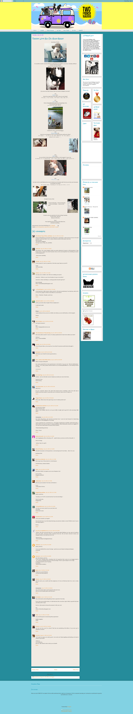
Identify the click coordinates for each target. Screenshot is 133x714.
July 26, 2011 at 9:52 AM (48, 375)
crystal (37, 344)
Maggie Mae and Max (40, 492)
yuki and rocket (39, 300)
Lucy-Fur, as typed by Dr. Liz (42, 530)
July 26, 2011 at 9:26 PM (45, 544)
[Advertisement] (91, 152)
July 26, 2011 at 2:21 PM (51, 459)
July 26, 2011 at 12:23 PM (47, 417)
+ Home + (35, 30)
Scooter (37, 261)
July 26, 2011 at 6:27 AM (58, 235)
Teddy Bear (38, 480)
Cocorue (38, 635)
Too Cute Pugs (39, 375)
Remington (38, 352)
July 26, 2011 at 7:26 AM (46, 248)
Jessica (37, 272)
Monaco (37, 579)
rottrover (38, 248)
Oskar (37, 614)
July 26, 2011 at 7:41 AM (45, 261)
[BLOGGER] (92, 269)
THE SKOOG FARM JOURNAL (91, 217)
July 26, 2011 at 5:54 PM (49, 506)
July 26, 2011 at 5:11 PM (46, 480)
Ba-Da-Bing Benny (40, 227)
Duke (37, 469)
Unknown (38, 544)
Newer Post (35, 669)
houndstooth (39, 516)
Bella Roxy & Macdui (40, 459)
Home (55, 669)
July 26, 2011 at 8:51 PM (54, 530)
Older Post (75, 669)
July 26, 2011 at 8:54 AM (46, 352)
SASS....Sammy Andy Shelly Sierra (43, 359)
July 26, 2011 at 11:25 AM (52, 405)
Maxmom (38, 556)
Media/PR (81, 30)
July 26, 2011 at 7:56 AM (49, 289)
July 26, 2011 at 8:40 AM (56, 332)
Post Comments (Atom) (58, 674)
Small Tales (87, 197)
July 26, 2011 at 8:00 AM (48, 300)
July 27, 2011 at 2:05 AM (45, 579)
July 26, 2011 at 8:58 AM (56, 359)
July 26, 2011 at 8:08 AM (44, 311)
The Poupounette (88, 187)
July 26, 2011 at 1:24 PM (48, 436)
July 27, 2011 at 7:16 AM (44, 614)
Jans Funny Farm (39, 386)
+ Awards (42, 30)
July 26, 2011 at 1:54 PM (49, 448)
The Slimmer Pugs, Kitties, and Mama (44, 235)
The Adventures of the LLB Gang (43, 332)
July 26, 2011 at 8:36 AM (47, 321)
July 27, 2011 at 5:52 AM (46, 597)
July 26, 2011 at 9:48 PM (45, 556)
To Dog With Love (40, 506)
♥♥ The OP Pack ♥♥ (40, 289)
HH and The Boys (39, 448)
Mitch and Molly (88, 227)
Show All (99, 236)
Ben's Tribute (66, 30)
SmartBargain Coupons (66, 711)
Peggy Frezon (39, 398)
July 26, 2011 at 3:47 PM (43, 469)
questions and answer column (51, 227)
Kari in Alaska (39, 321)
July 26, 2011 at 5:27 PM (51, 492)
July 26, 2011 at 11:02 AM (47, 398)
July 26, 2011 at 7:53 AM (44, 272)
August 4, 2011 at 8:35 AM (46, 635)
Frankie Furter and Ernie (41, 405)
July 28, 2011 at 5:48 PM (45, 626)
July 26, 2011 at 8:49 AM (44, 344)
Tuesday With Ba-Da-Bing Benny (48, 38)
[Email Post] (58, 225)
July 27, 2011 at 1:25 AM (43, 570)
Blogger (69, 706)
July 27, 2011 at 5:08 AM (47, 588)
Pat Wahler (38, 597)
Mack (37, 570)
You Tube (59, 30)
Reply (37, 244)
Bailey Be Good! (39, 436)
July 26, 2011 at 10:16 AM (49, 386)
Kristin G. (38, 626)
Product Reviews (50, 30)
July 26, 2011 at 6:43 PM (47, 516)
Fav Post (74, 30)
